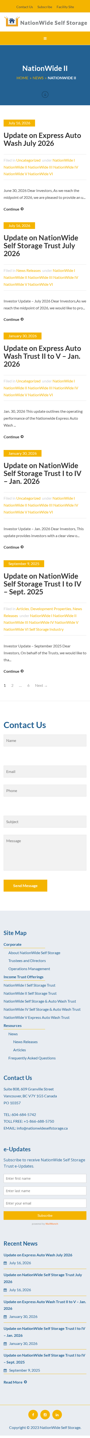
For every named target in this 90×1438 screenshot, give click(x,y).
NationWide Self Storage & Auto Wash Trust (40, 1001)
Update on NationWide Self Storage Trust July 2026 (41, 245)
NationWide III (40, 167)
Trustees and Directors (27, 960)
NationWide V (15, 173)
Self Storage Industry (46, 629)
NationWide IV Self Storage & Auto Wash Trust (42, 1009)
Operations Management (29, 968)
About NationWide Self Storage (34, 952)
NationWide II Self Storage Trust (30, 993)
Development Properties (50, 608)
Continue (11, 209)
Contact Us (24, 7)
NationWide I (64, 160)
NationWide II (15, 167)
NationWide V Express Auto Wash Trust (37, 1017)
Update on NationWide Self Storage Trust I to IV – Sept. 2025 (42, 583)
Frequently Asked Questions (32, 1058)
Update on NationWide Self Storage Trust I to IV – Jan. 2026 (42, 473)
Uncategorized (28, 160)
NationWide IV (65, 167)
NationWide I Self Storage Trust (29, 985)
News (13, 1033)
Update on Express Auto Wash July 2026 (42, 139)
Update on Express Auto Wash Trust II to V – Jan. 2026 (42, 356)
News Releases (28, 270)
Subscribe (44, 7)
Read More (13, 1382)
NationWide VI (40, 173)
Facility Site (65, 7)
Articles (22, 608)
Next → (41, 685)
